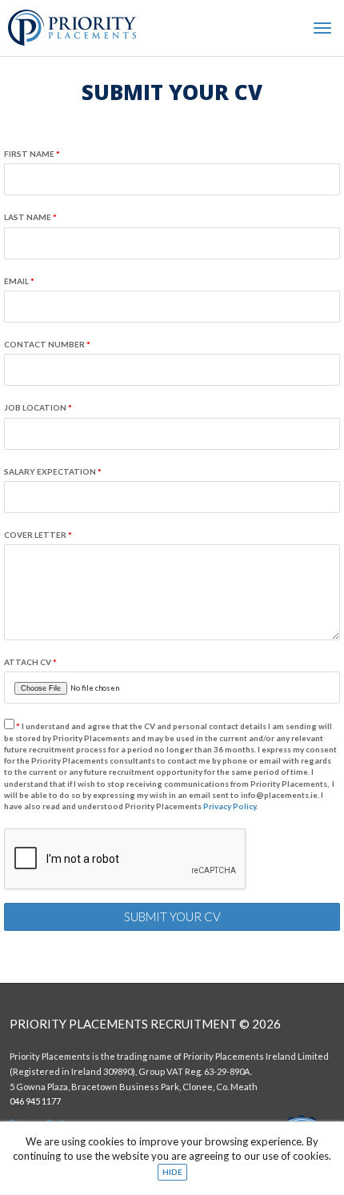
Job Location (38, 407)
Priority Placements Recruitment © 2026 (145, 1024)
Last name (30, 217)
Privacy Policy (229, 806)
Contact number (47, 344)
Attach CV (30, 662)
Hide (172, 1172)
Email (19, 281)
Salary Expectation (53, 471)
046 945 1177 (35, 1101)
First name (32, 153)
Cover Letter (38, 534)
